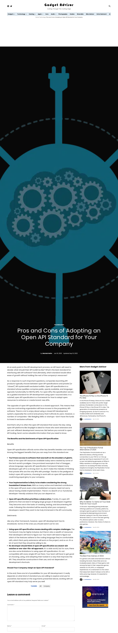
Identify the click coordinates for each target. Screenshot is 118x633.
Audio (53, 14)
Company (47, 586)
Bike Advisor (90, 14)
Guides (72, 14)
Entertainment (102, 14)
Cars (46, 14)
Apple (40, 14)
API (40, 586)
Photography (62, 14)
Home (37, 17)
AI (109, 14)
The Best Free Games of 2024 (92, 556)
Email (44, 626)
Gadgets (10, 14)
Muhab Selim (47, 353)
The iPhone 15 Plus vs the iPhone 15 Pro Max (94, 397)
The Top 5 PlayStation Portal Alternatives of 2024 (91, 449)
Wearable (80, 14)
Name (9, 626)
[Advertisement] (59, 32)
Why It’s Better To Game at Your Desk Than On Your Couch (95, 503)
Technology (21, 14)
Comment (11, 605)
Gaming (31, 14)
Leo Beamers (87, 419)
